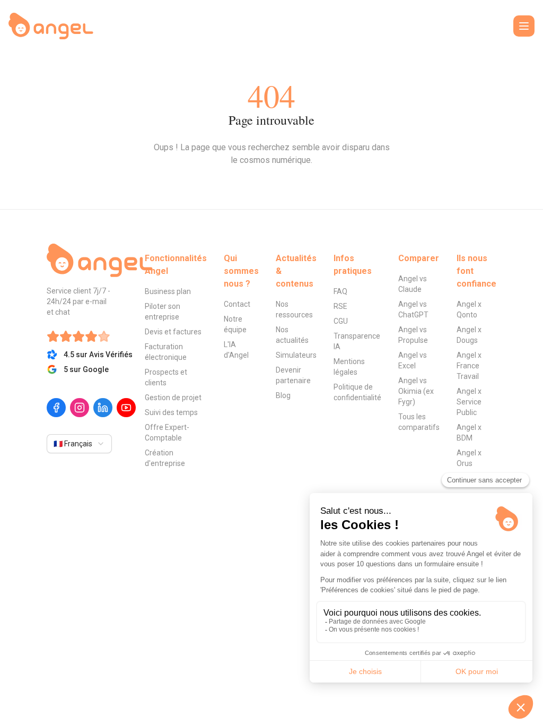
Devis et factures (173, 331)
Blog (283, 395)
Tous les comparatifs (419, 421)
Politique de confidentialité (357, 392)
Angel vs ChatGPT (413, 309)
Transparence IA (357, 341)
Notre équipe (235, 324)
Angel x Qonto (469, 309)
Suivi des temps (171, 412)
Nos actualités (292, 334)
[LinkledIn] (102, 407)
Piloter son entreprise (162, 311)
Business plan (168, 291)
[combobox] (79, 443)
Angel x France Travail (469, 366)
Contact (237, 304)
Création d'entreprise (165, 458)
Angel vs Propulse (413, 334)
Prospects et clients (166, 377)
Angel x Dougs (469, 334)
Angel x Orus (469, 458)
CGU (341, 321)
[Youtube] (126, 407)
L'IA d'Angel (236, 349)
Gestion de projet (173, 397)
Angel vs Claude (412, 284)
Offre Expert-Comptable (167, 432)
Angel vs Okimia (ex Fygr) (416, 391)
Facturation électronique (166, 351)
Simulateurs (296, 355)
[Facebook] (56, 407)
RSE (340, 306)
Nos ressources (294, 309)
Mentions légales (349, 366)
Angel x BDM (469, 432)
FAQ (340, 291)
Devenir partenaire (293, 375)
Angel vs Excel (412, 360)
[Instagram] (79, 407)
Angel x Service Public (469, 402)
